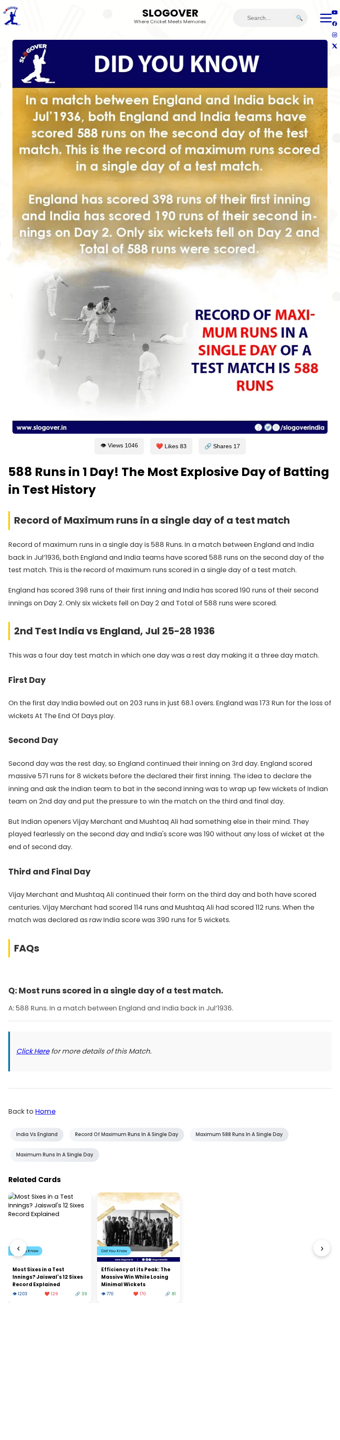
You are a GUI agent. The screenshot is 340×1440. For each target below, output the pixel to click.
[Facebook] (334, 23)
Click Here (32, 1051)
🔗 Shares (222, 446)
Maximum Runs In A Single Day (54, 1154)
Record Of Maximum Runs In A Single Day (126, 1134)
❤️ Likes (171, 446)
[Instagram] (334, 35)
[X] (334, 46)
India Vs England (37, 1134)
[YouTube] (334, 12)
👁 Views (119, 445)
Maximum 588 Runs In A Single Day (239, 1134)
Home (45, 1111)
